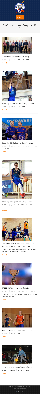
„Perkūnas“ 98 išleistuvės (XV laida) (15, 56)
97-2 (19, 106)
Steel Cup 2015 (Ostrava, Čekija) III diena (18, 103)
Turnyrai (6, 148)
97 (23, 146)
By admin (13, 59)
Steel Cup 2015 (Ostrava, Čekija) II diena (17, 143)
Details (4, 63)
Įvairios (27, 370)
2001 (19, 59)
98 (23, 59)
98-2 (27, 59)
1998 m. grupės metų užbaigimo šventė (17, 367)
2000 (19, 146)
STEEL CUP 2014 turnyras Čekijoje (15, 288)
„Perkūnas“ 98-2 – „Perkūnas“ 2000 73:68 (18, 243)
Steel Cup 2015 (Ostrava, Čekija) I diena (17, 202)
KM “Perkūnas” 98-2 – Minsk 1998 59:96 (17, 330)
